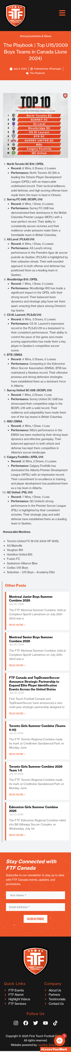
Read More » (17, 624)
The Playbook (37, 73)
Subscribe (35, 919)
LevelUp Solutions (48, 1045)
